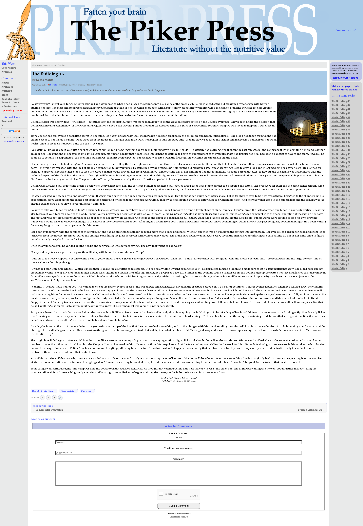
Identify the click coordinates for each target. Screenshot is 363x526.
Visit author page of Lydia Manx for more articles (346, 87)
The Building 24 (341, 174)
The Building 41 (341, 109)
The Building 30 (341, 154)
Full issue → (87, 390)
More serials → (68, 390)
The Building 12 (341, 223)
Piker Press (37, 65)
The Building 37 (341, 125)
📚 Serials (52, 84)
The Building (339, 268)
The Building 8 (340, 239)
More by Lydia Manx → (44, 390)
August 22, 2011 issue (185, 381)
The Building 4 (340, 256)
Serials (62, 65)
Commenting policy (179, 516)
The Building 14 (341, 215)
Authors (6, 90)
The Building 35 (341, 133)
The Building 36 (341, 129)
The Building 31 (341, 150)
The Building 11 (341, 227)
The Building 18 (341, 198)
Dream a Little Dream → (311, 409)
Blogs (4, 94)
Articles (6, 71)
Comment (178, 458)
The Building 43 (341, 101)
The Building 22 (341, 182)
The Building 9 (340, 235)
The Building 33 (341, 141)
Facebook (7, 121)
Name (179, 437)
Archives (7, 86)
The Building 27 (341, 162)
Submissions (9, 106)
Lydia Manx (44, 80)
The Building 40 (341, 113)
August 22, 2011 (50, 65)
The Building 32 (341, 145)
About (5, 82)
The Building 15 (341, 211)
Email (178, 448)
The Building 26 (341, 166)
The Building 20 (341, 190)
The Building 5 (340, 252)
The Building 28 (341, 158)
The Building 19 (341, 195)
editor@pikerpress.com (14, 141)
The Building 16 (341, 207)
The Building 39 (341, 117)
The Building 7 (340, 243)
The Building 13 (341, 219)
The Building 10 (341, 231)
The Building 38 (341, 121)
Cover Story (8, 67)
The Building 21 (341, 186)
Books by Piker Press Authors (10, 100)
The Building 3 (340, 260)
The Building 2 (340, 264)
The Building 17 (341, 203)
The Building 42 (341, 105)
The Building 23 (341, 178)
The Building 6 (340, 248)
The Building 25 (341, 170)
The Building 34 (341, 137)
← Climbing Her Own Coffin (48, 409)
